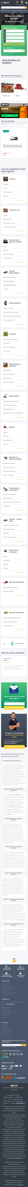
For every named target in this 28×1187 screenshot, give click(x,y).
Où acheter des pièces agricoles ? (12, 760)
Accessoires (6, 560)
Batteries (5, 196)
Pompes (5, 250)
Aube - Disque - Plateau (9, 537)
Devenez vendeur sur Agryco (9, 1011)
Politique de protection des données (13, 1101)
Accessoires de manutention (11, 401)
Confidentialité (18, 1097)
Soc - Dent (6, 436)
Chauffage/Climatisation (10, 285)
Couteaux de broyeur (9, 374)
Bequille (5, 568)
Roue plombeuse (8, 440)
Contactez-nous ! (6, 1027)
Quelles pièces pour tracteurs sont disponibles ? (13, 789)
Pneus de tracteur (8, 308)
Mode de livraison (6, 984)
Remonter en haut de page (14, 961)
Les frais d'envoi (6, 990)
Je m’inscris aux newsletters (14, 707)
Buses (5, 246)
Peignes (5, 444)
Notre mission (5, 1033)
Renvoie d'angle (7, 498)
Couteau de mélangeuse (10, 621)
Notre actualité (6, 1029)
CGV (9, 1099)
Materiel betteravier (8, 591)
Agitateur (6, 533)
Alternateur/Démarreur (9, 277)
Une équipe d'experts (7, 1031)
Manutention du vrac (9, 409)
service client (20, 10)
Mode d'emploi (5, 1009)
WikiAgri (4, 1017)
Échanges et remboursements (9, 992)
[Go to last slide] (24, 79)
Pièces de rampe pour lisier (10, 525)
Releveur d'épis (7, 378)
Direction (5, 289)
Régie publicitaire (6, 1013)
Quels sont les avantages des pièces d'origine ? (13, 924)
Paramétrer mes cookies (13, 1095)
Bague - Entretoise (8, 475)
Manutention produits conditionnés (13, 413)
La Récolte (4, 1015)
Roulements (6, 506)
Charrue (5, 215)
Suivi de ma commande (8, 986)
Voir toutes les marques (8, 994)
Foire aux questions (7, 1007)
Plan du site (6, 1103)
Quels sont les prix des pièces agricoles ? (13, 847)
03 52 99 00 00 (5, 10)
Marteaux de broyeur (9, 467)
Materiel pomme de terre (10, 587)
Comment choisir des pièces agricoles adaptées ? (13, 900)
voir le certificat (19, 1184)
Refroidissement (7, 192)
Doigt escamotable (8, 382)
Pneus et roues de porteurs (10, 312)
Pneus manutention (8, 320)
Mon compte (5, 1025)
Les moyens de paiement (8, 988)
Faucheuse (6, 343)
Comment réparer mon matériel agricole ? (13, 819)
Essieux (5, 556)
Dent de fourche (7, 625)
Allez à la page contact (14, 747)
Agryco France (20, 1103)
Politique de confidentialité (15, 1158)
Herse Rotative (7, 219)
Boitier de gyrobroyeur (9, 471)
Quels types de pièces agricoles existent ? (13, 873)
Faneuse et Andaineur (9, 347)
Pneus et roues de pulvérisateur (12, 316)
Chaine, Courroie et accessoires (11, 502)
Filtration (5, 184)
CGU (5, 1099)
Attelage (5, 564)
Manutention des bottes (10, 405)
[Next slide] (26, 79)
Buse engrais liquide (9, 529)
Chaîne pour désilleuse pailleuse (12, 618)
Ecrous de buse (7, 258)
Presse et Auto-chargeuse (10, 339)
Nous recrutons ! (6, 1035)
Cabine (5, 188)
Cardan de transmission (9, 494)
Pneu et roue (7, 351)
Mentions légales (8, 1097)
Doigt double (7, 370)
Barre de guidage (8, 254)
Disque (5, 432)
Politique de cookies (17, 1099)
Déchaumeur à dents (9, 223)
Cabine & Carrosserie (9, 281)
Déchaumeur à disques (9, 227)
